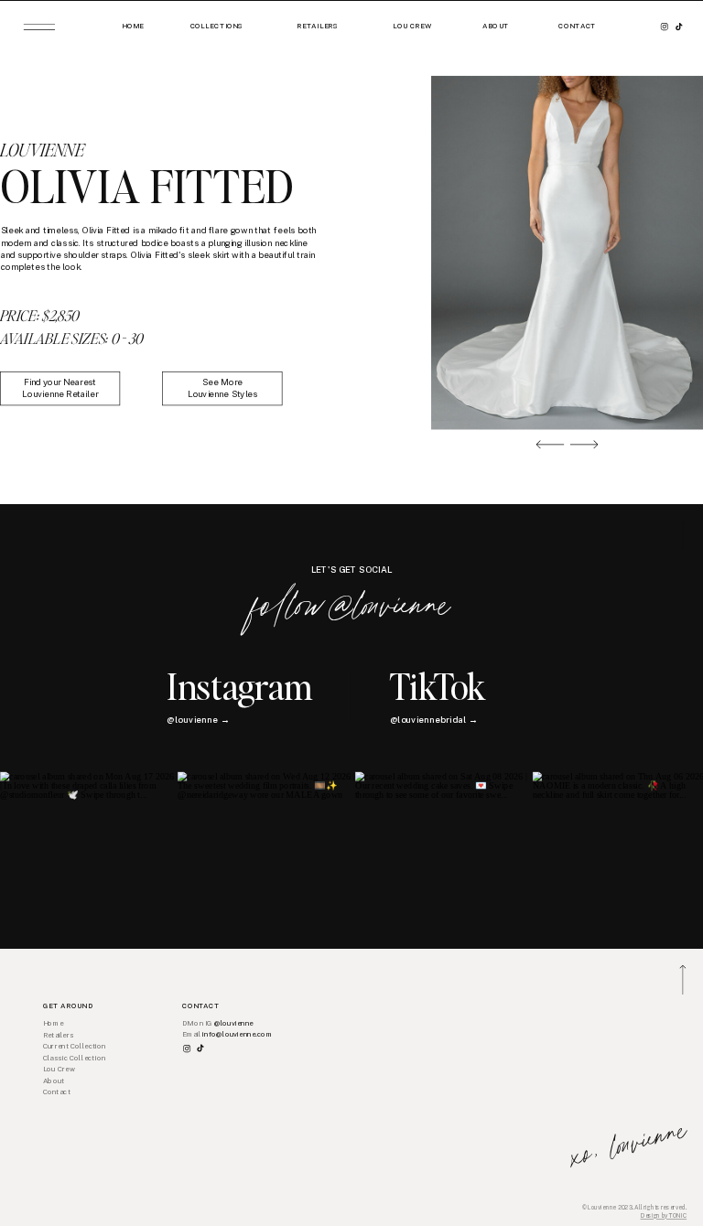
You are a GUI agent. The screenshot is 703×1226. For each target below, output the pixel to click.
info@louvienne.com (237, 1034)
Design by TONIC (664, 1216)
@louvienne (234, 1023)
